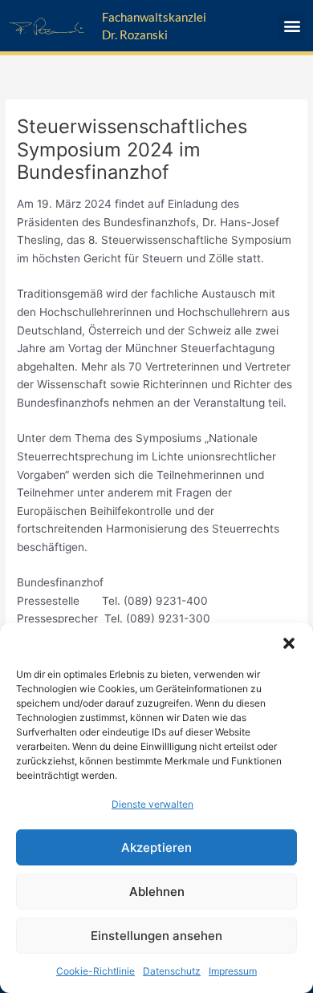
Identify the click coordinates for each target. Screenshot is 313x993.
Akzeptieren (156, 847)
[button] (289, 643)
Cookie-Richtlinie (95, 971)
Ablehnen (157, 891)
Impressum (233, 971)
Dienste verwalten (152, 804)
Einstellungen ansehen (156, 935)
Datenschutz (172, 971)
